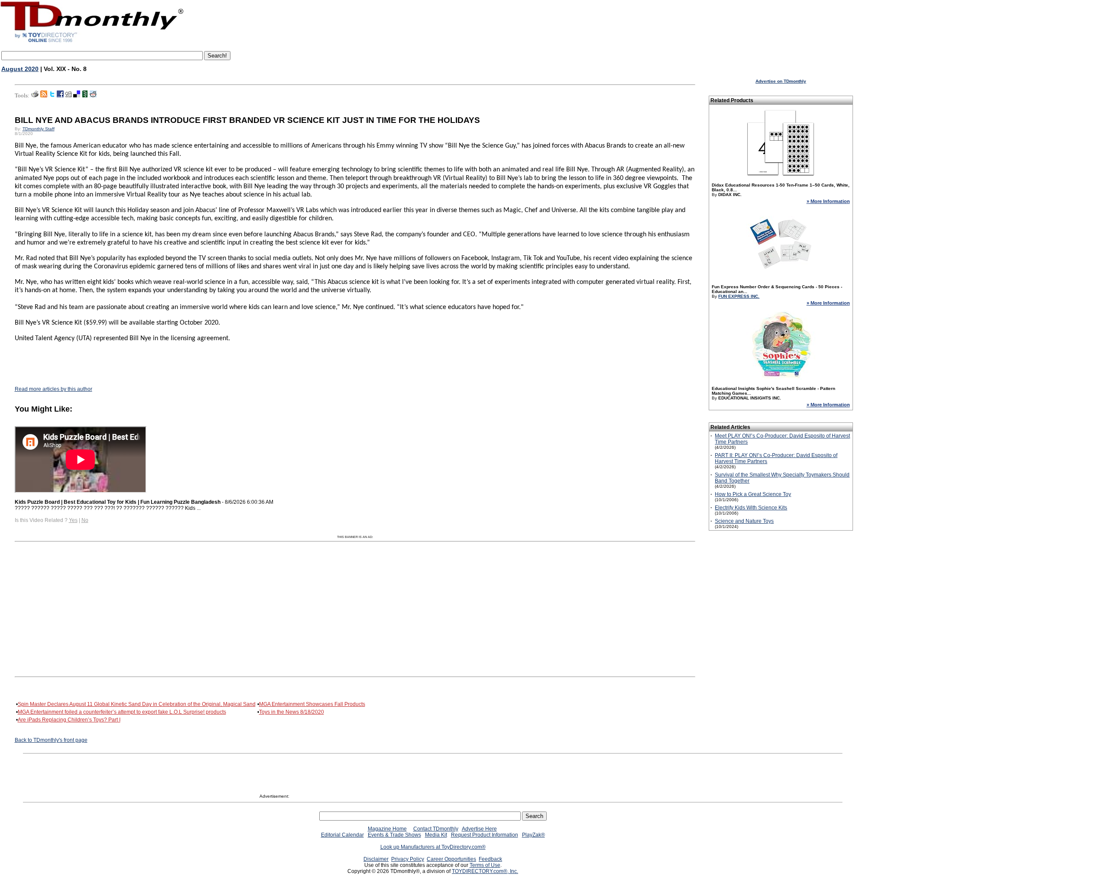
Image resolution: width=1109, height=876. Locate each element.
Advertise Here (479, 829)
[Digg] (68, 96)
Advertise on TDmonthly (781, 81)
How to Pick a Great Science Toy (753, 494)
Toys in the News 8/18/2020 (291, 712)
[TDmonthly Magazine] (92, 42)
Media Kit (436, 835)
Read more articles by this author (53, 389)
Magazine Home (387, 829)
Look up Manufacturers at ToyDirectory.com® (433, 847)
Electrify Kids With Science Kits (751, 508)
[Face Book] (60, 96)
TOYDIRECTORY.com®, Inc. (485, 871)
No (84, 520)
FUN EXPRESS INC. (738, 296)
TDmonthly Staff (39, 128)
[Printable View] (35, 96)
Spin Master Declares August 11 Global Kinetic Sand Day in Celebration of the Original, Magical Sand (137, 704)
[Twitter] (52, 96)
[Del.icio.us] (76, 96)
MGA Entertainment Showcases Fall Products (312, 704)
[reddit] (93, 96)
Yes (73, 520)
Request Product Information (484, 835)
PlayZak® (533, 835)
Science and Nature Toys (744, 521)
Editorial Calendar (342, 835)
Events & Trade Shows (394, 835)
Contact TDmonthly (435, 829)
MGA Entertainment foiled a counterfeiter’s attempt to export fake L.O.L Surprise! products (122, 712)
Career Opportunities (451, 859)
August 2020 (20, 68)
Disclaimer (376, 859)
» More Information (828, 201)
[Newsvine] (84, 96)
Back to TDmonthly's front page (51, 740)
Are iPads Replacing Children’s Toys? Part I (69, 720)
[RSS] (43, 96)
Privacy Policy (407, 859)
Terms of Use (485, 865)
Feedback (490, 859)
